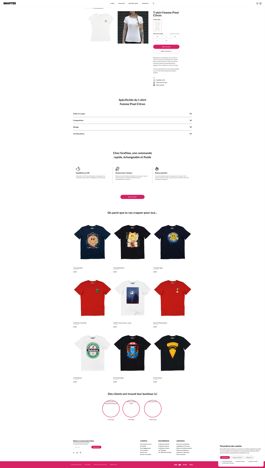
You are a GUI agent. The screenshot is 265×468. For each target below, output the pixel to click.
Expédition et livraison (183, 446)
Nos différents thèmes (164, 452)
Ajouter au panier (166, 46)
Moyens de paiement (182, 450)
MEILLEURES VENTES (133, 3)
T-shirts (91, 8)
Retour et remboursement (184, 448)
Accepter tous (225, 457)
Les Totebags (162, 450)
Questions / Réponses (182, 452)
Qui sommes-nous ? (146, 444)
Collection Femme (163, 446)
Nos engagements (145, 448)
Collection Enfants (163, 448)
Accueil (87, 8)
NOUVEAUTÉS (121, 3)
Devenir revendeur (145, 454)
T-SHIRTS (112, 3)
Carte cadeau (144, 450)
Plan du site (143, 452)
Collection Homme (163, 444)
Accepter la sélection (237, 457)
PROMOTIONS (145, 3)
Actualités (143, 446)
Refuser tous (249, 457)
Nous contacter (181, 454)
